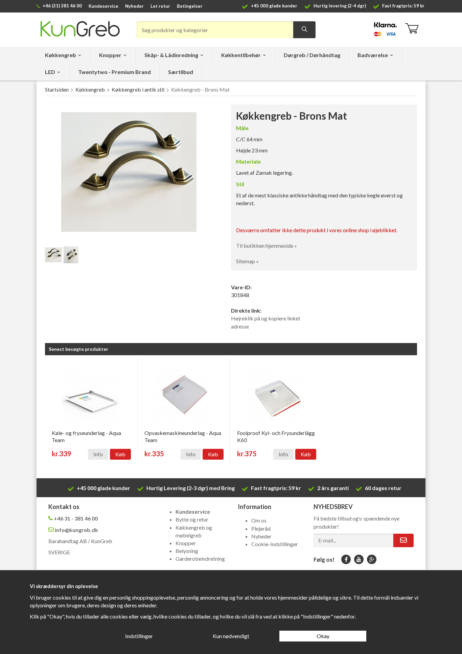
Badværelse (372, 55)
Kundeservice (103, 6)
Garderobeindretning (200, 558)
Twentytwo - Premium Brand (114, 72)
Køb (120, 454)
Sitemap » (247, 261)
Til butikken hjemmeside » (266, 245)
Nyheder (134, 6)
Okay (323, 636)
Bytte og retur (192, 519)
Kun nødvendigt (231, 636)
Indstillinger (139, 636)
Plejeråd (261, 528)
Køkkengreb (60, 55)
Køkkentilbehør (241, 55)
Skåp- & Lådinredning (171, 55)
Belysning (187, 551)
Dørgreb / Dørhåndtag (312, 55)
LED (50, 72)
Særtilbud (180, 72)
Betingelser (190, 6)
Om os (259, 520)
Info (98, 454)
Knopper (110, 55)
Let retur (160, 6)
